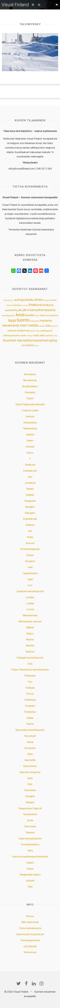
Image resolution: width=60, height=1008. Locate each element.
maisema (46, 320)
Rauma (30, 723)
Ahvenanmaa (30, 380)
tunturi (30, 345)
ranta (23, 335)
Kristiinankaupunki (30, 549)
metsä (33, 325)
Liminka (30, 597)
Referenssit (30, 952)
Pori (30, 681)
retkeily (29, 336)
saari (42, 335)
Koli (30, 531)
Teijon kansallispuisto (30, 838)
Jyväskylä (30, 482)
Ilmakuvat (30, 464)
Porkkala (30, 687)
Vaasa (30, 868)
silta (55, 336)
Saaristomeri (30, 766)
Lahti (30, 567)
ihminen (17, 305)
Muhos (30, 633)
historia (10, 305)
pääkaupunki (46, 330)
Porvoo (30, 693)
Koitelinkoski (30, 518)
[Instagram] (41, 983)
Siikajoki (30, 802)
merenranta (10, 325)
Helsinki (53, 300)
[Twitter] (18, 983)
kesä (20, 314)
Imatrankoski (30, 470)
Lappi (30, 579)
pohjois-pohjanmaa (19, 330)
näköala (42, 326)
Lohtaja (30, 603)
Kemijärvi (30, 506)
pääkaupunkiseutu (11, 335)
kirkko (43, 315)
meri (23, 325)
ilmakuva (35, 305)
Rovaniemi (30, 748)
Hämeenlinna (30, 428)
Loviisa (30, 609)
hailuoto (46, 300)
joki (20, 310)
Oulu (47, 325)
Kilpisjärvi (30, 513)
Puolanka (30, 705)
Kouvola (30, 543)
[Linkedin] (34, 983)
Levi (30, 585)
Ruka (30, 754)
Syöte (30, 820)
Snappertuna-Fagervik (30, 808)
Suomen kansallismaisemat (25, 340)
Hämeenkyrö (30, 422)
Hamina (30, 434)
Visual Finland (15, 4)
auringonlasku (24, 300)
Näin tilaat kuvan (30, 922)
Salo (30, 784)
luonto (23, 320)
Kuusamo (30, 561)
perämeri (54, 326)
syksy (53, 340)
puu (38, 331)
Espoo (30, 398)
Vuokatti (30, 880)
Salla (30, 778)
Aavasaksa (30, 374)
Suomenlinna (30, 814)
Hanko (30, 440)
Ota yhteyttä (30, 946)
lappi (12, 320)
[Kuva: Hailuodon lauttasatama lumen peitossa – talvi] (30, 52)
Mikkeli (30, 627)
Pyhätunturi (30, 711)
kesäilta (29, 315)
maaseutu (34, 321)
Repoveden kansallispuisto (30, 729)
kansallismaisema (42, 310)
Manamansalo (30, 615)
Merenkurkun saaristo (30, 621)
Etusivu (30, 916)
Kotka (30, 537)
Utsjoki (30, 862)
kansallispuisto (8, 316)
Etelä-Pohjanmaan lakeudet (30, 404)
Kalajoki (30, 494)
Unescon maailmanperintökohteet (30, 856)
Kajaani (30, 488)
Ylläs (30, 886)
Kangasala (30, 500)
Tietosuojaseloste (30, 940)
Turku (30, 850)
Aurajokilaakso (30, 386)
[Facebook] (26, 983)
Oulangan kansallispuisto (30, 657)
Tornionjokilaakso (30, 844)
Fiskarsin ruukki (30, 410)
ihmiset (25, 305)
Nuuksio (30, 651)
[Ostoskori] (56, 4)
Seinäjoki (30, 796)
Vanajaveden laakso (30, 874)
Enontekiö (30, 392)
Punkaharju (30, 699)
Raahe (30, 717)
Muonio (30, 639)
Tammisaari (30, 826)
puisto (33, 331)
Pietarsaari (30, 675)
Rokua (30, 742)
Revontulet (30, 736)
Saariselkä (30, 760)
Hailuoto (30, 416)
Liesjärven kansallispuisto (30, 591)
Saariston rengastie (30, 772)
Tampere (30, 832)
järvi (26, 310)
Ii (30, 458)
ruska (36, 335)
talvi (24, 345)
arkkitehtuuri (8, 300)
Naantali (30, 645)
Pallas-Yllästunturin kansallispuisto (30, 669)
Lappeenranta (30, 573)
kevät (37, 316)
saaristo (49, 335)
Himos (30, 452)
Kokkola (30, 525)
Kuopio (30, 555)
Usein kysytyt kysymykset (30, 934)
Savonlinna (30, 790)
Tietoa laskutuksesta (30, 928)
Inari (30, 476)
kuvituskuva (52, 315)
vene (36, 346)
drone (38, 300)
